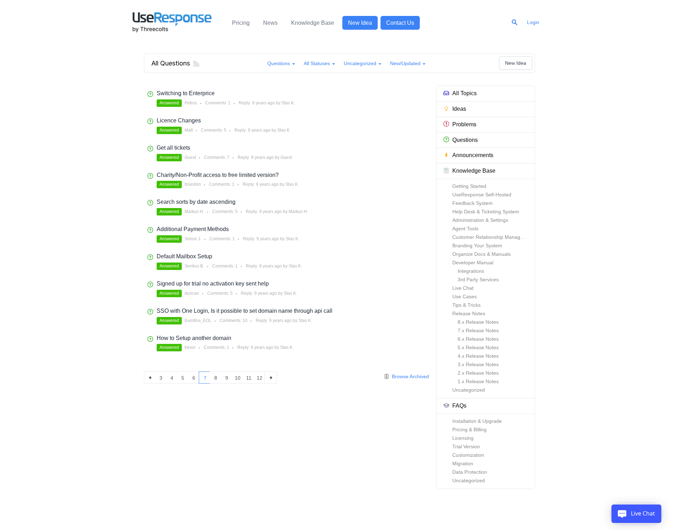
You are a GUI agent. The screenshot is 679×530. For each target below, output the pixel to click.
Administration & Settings (480, 220)
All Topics (464, 93)
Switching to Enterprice (186, 93)
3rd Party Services (478, 279)
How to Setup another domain (194, 338)
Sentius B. (194, 266)
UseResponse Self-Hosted (481, 194)
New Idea (360, 23)
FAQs (459, 406)
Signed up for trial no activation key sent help (213, 284)
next (271, 377)
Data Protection (469, 472)
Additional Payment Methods (193, 229)
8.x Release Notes (478, 322)
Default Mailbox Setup (184, 256)
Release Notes (468, 313)
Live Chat (463, 288)
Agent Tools (465, 228)
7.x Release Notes (478, 330)
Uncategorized (468, 390)
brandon (193, 184)
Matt (189, 130)
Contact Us (400, 23)
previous (150, 377)
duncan (192, 293)
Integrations (471, 271)
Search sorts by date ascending (196, 202)
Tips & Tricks (466, 305)
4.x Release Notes (478, 356)
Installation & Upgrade (477, 421)
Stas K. (288, 102)
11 (248, 378)
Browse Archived (409, 376)
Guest (190, 157)
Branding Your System (477, 245)
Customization (468, 455)
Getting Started (469, 186)
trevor (190, 347)
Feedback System (472, 203)
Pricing (241, 23)
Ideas (459, 109)
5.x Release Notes (478, 347)
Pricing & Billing (469, 429)
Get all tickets (173, 148)
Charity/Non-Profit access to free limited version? (218, 175)
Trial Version (466, 446)
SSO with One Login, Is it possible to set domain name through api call (244, 311)
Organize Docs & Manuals (481, 254)
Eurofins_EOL (198, 320)
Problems (464, 124)
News (270, 23)
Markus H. (194, 211)
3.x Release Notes (478, 364)
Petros (191, 102)
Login (533, 22)
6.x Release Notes (478, 339)
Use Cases (464, 296)
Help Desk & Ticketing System (485, 211)
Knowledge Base (312, 23)
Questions (465, 140)
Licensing (463, 438)
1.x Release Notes (478, 381)
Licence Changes (179, 120)
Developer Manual (472, 262)
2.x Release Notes (478, 373)
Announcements (472, 155)
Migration (462, 463)
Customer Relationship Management (493, 237)
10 (245, 320)
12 (259, 378)
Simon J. (193, 238)
